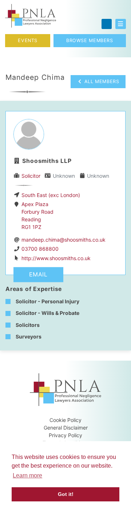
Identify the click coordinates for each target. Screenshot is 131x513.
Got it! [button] (66, 494)
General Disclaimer (66, 427)
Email (38, 274)
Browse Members (89, 40)
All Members (101, 81)
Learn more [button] (27, 475)
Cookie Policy (65, 420)
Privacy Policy (65, 435)
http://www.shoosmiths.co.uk (56, 258)
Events (27, 40)
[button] (120, 24)
